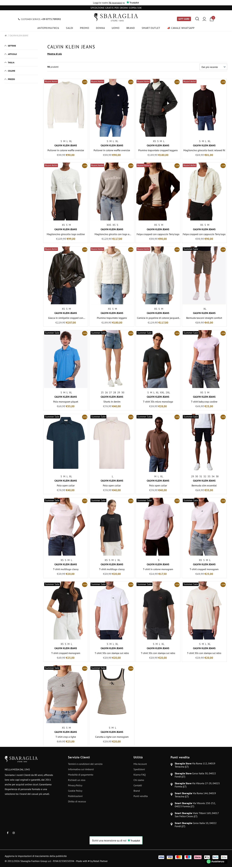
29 (118, 392)
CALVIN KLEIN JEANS (19, 35)
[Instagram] (14, 832)
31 (200, 476)
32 (204, 476)
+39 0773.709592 (51, 19)
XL (70, 141)
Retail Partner (100, 861)
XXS (109, 224)
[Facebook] (7, 832)
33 (209, 476)
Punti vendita (180, 757)
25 (102, 392)
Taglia (11, 62)
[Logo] (116, 17)
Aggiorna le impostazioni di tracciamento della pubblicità (36, 856)
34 (213, 476)
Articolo (12, 54)
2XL (168, 392)
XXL (162, 392)
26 (106, 392)
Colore (11, 71)
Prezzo (11, 79)
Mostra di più (54, 53)
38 (217, 476)
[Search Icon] (197, 19)
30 (122, 392)
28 (114, 392)
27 (110, 392)
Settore (12, 45)
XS (154, 141)
